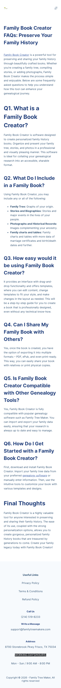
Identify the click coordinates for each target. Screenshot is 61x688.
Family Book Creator (16, 54)
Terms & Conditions (31, 591)
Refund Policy (30, 599)
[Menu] (55, 8)
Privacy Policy (30, 583)
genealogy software (34, 475)
